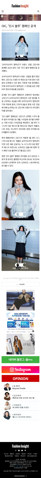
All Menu (2, 11)
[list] (20, 300)
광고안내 (18, 454)
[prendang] (20, 322)
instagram (19, 450)
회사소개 (6, 454)
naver (25, 450)
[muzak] (20, 344)
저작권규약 (22, 456)
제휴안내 (23, 454)
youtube (22, 450)
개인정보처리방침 (9, 456)
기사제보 (35, 454)
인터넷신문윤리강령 (31, 456)
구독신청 (29, 454)
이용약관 (17, 456)
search (38, 11)
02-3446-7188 (17, 466)
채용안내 (12, 454)
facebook (16, 450)
